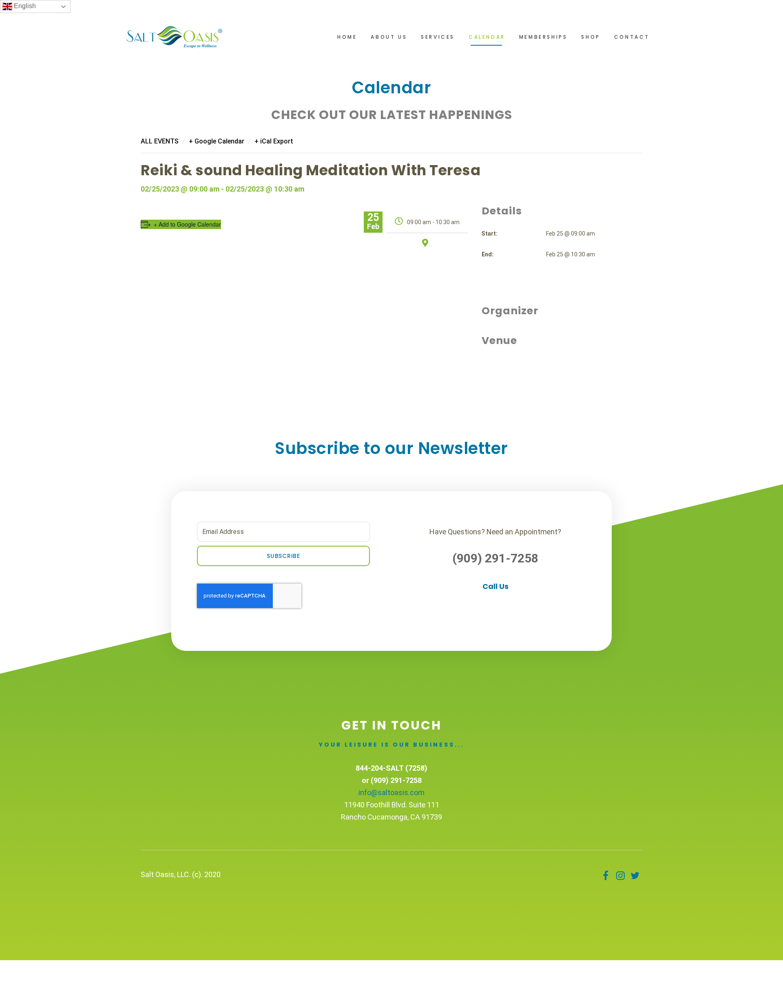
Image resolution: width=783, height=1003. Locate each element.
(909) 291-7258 (495, 558)
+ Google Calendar (216, 141)
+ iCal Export (273, 141)
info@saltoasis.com (391, 792)
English (24, 5)
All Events (160, 141)
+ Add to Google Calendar (187, 224)
